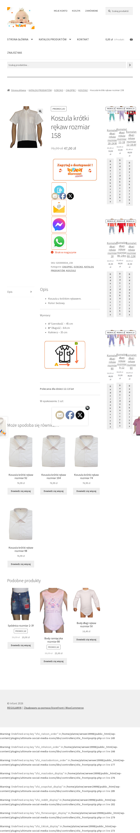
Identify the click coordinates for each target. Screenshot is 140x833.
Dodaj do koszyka (110, 181)
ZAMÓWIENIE (91, 10)
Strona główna (18, 90)
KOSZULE (83, 90)
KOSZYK (76, 10)
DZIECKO (58, 90)
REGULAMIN (14, 707)
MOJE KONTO (60, 10)
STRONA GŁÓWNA (17, 39)
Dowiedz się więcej (21, 491)
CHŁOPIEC (71, 90)
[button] (40, 111)
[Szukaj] (130, 65)
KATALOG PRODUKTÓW (53, 39)
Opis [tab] (9, 291)
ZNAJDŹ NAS (14, 52)
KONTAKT (83, 39)
